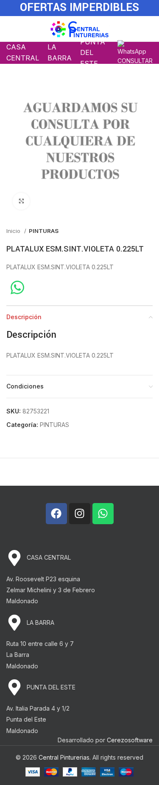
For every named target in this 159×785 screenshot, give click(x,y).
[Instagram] (79, 513)
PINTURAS (44, 230)
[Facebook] (56, 513)
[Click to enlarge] (21, 201)
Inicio (14, 230)
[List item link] (79, 558)
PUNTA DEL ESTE (92, 53)
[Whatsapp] (103, 513)
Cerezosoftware (130, 740)
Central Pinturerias (64, 757)
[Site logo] (79, 28)
